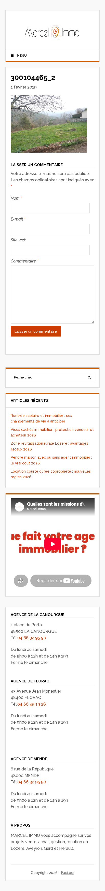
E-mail (18, 219)
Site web (19, 240)
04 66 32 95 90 (31, 637)
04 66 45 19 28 (31, 704)
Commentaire (24, 261)
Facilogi (67, 873)
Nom (16, 198)
